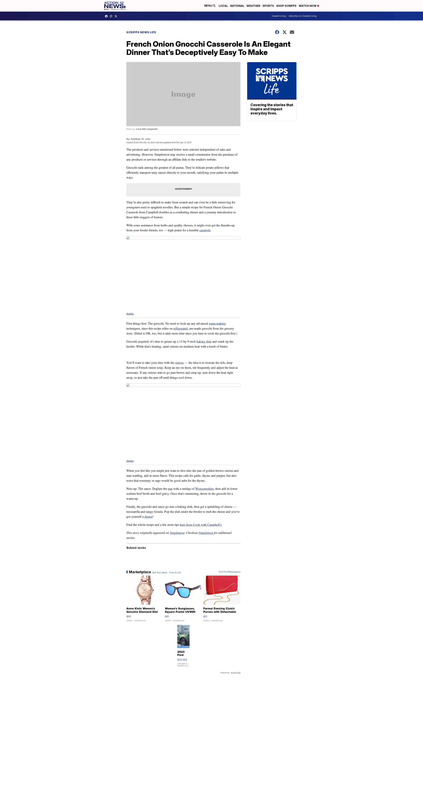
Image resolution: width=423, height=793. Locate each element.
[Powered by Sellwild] (235, 673)
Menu (208, 5)
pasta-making (217, 323)
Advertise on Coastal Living (303, 16)
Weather (253, 5)
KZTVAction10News (107, 16)
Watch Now (308, 5)
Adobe (130, 313)
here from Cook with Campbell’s (201, 524)
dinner (148, 516)
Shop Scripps (286, 5)
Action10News (117, 16)
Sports (268, 5)
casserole (205, 230)
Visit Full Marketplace (229, 572)
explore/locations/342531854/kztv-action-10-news (112, 16)
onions (179, 362)
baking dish (203, 341)
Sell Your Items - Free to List (166, 572)
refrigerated (180, 328)
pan (170, 488)
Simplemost (177, 533)
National (237, 5)
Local (223, 5)
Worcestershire (204, 488)
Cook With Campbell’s (147, 129)
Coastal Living (279, 16)
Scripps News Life (141, 32)
